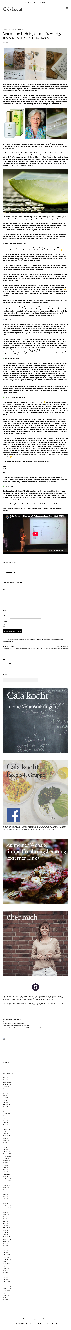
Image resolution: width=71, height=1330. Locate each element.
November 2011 (7, 1288)
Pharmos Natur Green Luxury (30, 86)
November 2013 (7, 1234)
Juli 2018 (5, 1120)
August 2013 (6, 1241)
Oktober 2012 (6, 1263)
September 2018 (7, 1115)
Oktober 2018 (6, 1113)
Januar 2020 (6, 1080)
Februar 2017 (6, 1151)
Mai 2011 (5, 1302)
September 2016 (7, 1160)
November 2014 (7, 1207)
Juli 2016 (5, 1163)
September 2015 (7, 1185)
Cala (6, 42)
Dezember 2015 (7, 1178)
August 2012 (6, 1268)
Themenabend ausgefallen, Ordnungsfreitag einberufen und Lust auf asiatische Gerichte (19, 648)
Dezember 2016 (7, 1154)
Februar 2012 (6, 1281)
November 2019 (7, 1084)
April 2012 (5, 1277)
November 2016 (7, 1156)
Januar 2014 (6, 1230)
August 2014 (6, 1214)
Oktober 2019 (6, 1086)
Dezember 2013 (7, 1232)
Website (5, 621)
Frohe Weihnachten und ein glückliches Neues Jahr (16, 1025)
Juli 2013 (5, 1243)
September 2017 (7, 1138)
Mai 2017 (5, 1145)
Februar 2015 (6, 1201)
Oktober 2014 (6, 1210)
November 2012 (7, 1261)
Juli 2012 (5, 1270)
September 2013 (7, 1239)
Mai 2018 (5, 1122)
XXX (4, 1021)
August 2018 (6, 1118)
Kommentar (6, 589)
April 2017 (5, 1147)
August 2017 (6, 1140)
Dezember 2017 (7, 1131)
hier (53, 144)
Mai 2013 (5, 1248)
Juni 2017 (5, 1142)
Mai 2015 (5, 1194)
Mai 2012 (5, 1275)
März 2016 (5, 1172)
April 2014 (5, 1223)
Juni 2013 (5, 1246)
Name (5, 610)
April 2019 (5, 1100)
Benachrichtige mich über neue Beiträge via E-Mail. (17, 627)
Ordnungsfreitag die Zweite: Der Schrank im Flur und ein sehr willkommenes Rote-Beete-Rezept (52, 648)
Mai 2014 (5, 1221)
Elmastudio (54, 1324)
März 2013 (5, 1252)
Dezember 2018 (7, 1109)
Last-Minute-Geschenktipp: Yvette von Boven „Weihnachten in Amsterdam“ (22, 1027)
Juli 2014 (5, 1216)
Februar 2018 (6, 1129)
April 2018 (5, 1124)
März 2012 (5, 1279)
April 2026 (5, 1077)
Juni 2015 (5, 1192)
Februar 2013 (6, 1255)
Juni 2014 (5, 1219)
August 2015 (6, 1187)
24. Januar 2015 (13, 29)
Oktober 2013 (6, 1237)
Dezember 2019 (7, 1082)
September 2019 (7, 1088)
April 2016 (5, 1169)
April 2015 (5, 1196)
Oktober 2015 (6, 1183)
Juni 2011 (5, 1299)
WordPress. (40, 1324)
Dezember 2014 (7, 1205)
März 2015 (5, 1198)
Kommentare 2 (21, 29)
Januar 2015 (6, 1203)
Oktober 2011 (6, 1290)
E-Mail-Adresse (5, 616)
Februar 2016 (6, 1174)
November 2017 (7, 1133)
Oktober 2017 (6, 1136)
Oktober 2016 (6, 1158)
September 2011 (7, 1293)
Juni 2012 (5, 1272)
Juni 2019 (5, 1095)
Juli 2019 (5, 1093)
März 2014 (5, 1225)
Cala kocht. (25, 1324)
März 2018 (5, 1127)
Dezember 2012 (7, 1259)
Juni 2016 (5, 1165)
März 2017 (5, 1149)
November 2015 (7, 1180)
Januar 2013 (6, 1257)
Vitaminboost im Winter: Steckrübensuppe (13, 1023)
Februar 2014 (6, 1228)
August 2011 (6, 1295)
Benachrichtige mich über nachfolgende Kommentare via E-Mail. (20, 625)
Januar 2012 (6, 1284)
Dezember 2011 (7, 1286)
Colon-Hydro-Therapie (33, 367)
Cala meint (7, 24)
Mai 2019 (5, 1098)
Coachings (28, 2)
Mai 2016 (5, 1167)
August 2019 (6, 1091)
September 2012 (7, 1266)
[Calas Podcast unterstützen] (35, 989)
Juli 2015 (5, 1189)
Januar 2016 (6, 1176)
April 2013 (5, 1250)
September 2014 (7, 1212)
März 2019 (5, 1102)
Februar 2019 (6, 1104)
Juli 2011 (5, 1297)
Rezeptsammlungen (40, 2)
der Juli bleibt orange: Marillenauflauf (12, 1019)
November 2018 (7, 1111)
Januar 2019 (6, 1106)
